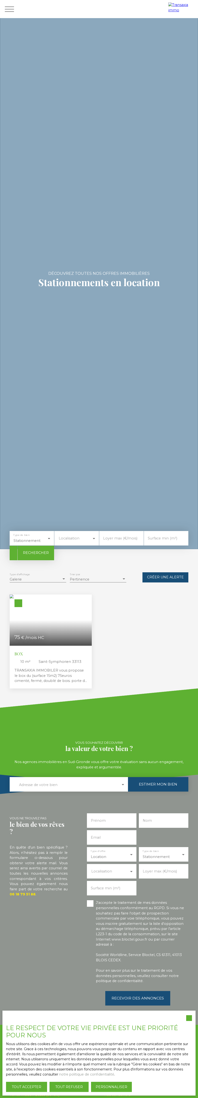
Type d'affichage (20, 574)
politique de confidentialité (119, 981)
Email (96, 837)
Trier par (75, 574)
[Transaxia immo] (182, 9)
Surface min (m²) (162, 538)
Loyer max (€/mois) (120, 538)
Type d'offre (98, 851)
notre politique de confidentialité (86, 1074)
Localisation (69, 538)
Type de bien (21, 535)
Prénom (98, 820)
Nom (147, 820)
